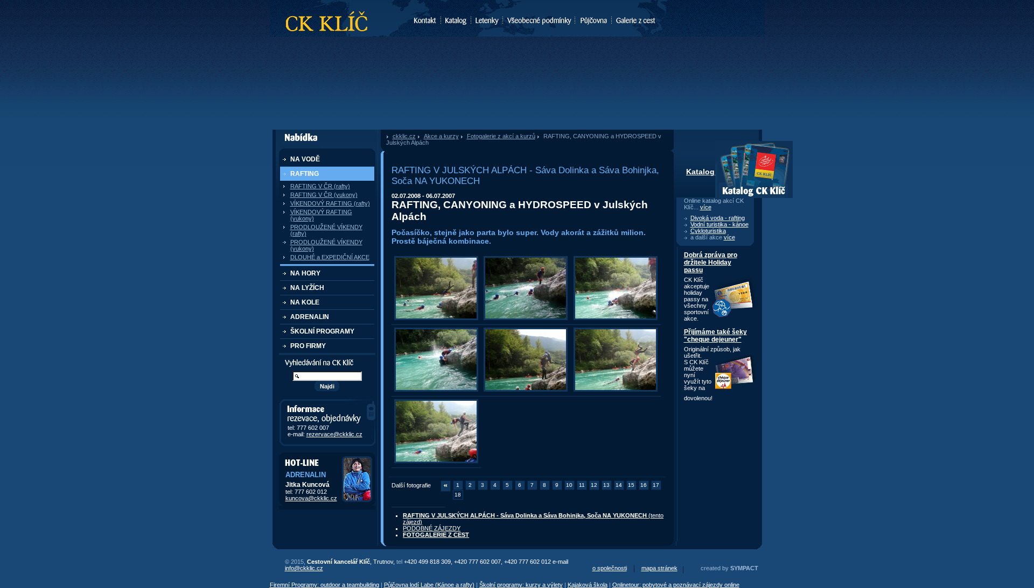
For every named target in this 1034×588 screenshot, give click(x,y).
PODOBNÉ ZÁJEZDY (431, 528)
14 (619, 485)
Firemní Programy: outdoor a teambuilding (324, 585)
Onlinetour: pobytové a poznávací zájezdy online (675, 585)
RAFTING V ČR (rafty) (320, 186)
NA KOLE (304, 302)
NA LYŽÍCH (307, 288)
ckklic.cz (404, 136)
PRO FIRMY (308, 346)
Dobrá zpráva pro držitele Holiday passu (710, 262)
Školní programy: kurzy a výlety (521, 585)
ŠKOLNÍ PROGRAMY (322, 331)
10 (569, 485)
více (705, 207)
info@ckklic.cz (304, 568)
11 (582, 485)
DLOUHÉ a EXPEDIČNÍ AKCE (329, 257)
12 (594, 485)
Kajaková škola (587, 585)
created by (729, 568)
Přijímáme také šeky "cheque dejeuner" (715, 335)
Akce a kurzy (441, 136)
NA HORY (305, 273)
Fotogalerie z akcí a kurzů (501, 136)
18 (458, 495)
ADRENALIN (309, 317)
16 (643, 485)
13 (606, 485)
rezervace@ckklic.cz (334, 434)
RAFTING (304, 174)
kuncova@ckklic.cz (311, 498)
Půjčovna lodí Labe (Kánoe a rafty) (429, 585)
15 (631, 485)
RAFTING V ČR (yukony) (324, 195)
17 (656, 485)
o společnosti (609, 568)
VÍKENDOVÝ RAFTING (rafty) (330, 203)
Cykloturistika (708, 231)
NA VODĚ (305, 159)
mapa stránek (659, 568)
